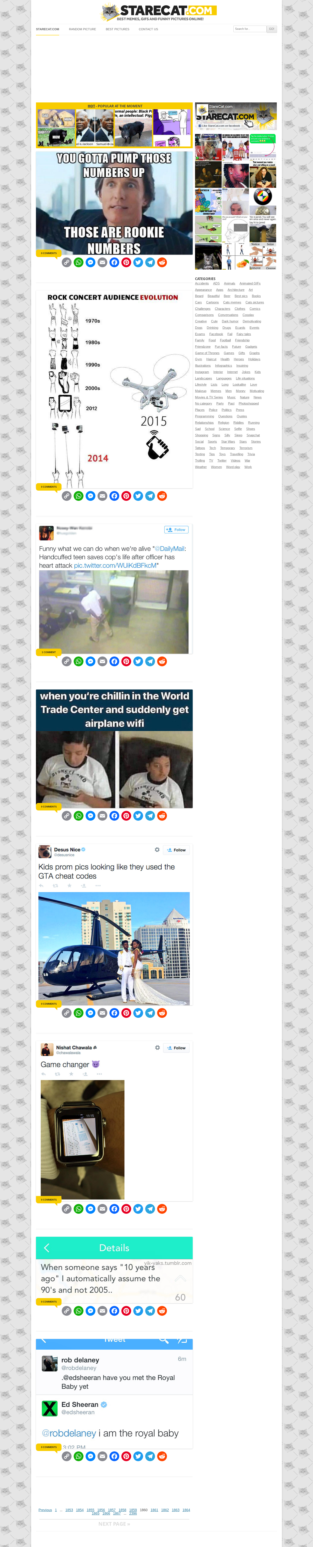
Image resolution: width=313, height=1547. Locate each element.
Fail (229, 334)
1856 (101, 1510)
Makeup (200, 391)
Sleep (238, 435)
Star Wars (228, 441)
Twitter (222, 460)
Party (220, 403)
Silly (227, 435)
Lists (214, 384)
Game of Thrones (207, 353)
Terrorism (246, 448)
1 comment (49, 652)
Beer (227, 296)
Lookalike (239, 384)
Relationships (204, 422)
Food (212, 340)
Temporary (227, 448)
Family (199, 340)
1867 (117, 1513)
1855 (90, 1510)
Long (225, 384)
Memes (216, 391)
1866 (106, 1513)
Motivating (257, 391)
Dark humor (230, 321)
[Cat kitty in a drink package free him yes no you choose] (208, 147)
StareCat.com (47, 29)
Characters (222, 308)
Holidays (254, 359)
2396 (133, 1513)
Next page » (114, 1523)
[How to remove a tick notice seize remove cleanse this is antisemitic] (263, 256)
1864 (186, 1510)
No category (203, 403)
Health (225, 359)
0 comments (49, 253)
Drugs (227, 327)
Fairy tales (244, 334)
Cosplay (248, 315)
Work (248, 467)
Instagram (202, 372)
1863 (175, 1510)
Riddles (238, 422)
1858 (122, 1510)
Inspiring (242, 365)
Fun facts (221, 346)
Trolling (200, 460)
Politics (227, 410)
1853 (69, 1510)
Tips (212, 454)
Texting (200, 454)
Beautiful (214, 296)
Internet (232, 372)
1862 (165, 1510)
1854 (80, 1510)
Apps (219, 290)
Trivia (251, 454)
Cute (214, 321)
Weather (201, 467)
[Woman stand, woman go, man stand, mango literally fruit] (235, 256)
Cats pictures (255, 302)
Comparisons (204, 315)
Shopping (201, 435)
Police (213, 410)
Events (254, 327)
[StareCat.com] (156, 12)
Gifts (241, 353)
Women (216, 467)
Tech (212, 448)
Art (251, 290)
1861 (154, 1510)
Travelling (236, 454)
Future (236, 346)
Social (199, 441)
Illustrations (203, 365)
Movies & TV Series (209, 397)
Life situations (245, 378)
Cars (198, 302)
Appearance (203, 290)
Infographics (223, 365)
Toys (222, 454)
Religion (223, 422)
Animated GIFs (250, 283)
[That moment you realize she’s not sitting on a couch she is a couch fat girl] (263, 174)
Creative (201, 321)
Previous (45, 1510)
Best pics (241, 296)
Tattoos (200, 448)
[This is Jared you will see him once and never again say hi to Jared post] (263, 229)
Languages (224, 378)
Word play (233, 467)
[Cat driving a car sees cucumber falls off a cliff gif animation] (208, 256)
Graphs (254, 353)
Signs (216, 435)
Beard (199, 296)
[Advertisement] (156, 67)
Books (256, 296)
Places (200, 410)
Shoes (250, 429)
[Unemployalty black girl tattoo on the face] (235, 174)
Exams (200, 334)
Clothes (240, 308)
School (209, 429)
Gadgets (251, 346)
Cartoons (212, 302)
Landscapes (203, 378)
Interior (218, 372)
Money (241, 391)
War (247, 460)
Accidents (202, 283)
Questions (225, 416)
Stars (243, 441)
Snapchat (253, 435)
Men (228, 391)
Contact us (148, 29)
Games (229, 353)
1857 (112, 1510)
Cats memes (232, 302)
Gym (198, 359)
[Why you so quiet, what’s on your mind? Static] (235, 229)
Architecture (236, 290)
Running (254, 422)
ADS (216, 283)
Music (231, 397)
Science (224, 429)
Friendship (242, 340)
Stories (256, 441)
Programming (204, 416)
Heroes (239, 359)
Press (240, 410)
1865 (95, 1513)
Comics (255, 308)
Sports (212, 441)
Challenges (203, 308)
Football (225, 340)
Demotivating (252, 321)
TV (211, 460)
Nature (244, 397)
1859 (133, 1510)
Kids (258, 372)
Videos (235, 460)
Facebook (216, 334)
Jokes (246, 372)
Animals (229, 283)
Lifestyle (201, 384)
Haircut (211, 359)
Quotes (242, 416)
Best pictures (117, 29)
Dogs (198, 327)
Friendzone (203, 346)
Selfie (238, 429)
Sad (198, 429)
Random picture (82, 29)
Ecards (240, 327)
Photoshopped (249, 403)
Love (253, 384)
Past (231, 403)
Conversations (228, 315)
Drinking (212, 327)
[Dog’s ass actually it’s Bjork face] (235, 201)
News (258, 397)
